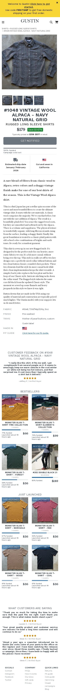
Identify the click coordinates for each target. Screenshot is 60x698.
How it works (31, 674)
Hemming (49, 680)
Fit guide (49, 674)
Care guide (49, 677)
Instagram (9, 674)
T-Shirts (15, 427)
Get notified (30, 140)
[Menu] (3, 22)
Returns (48, 671)
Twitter (8, 680)
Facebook (9, 677)
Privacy (28, 683)
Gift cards (29, 680)
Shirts (5, 29)
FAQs (27, 671)
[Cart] (56, 22)
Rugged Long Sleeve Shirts (23, 29)
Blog (47, 689)
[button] (29, 62)
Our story (29, 677)
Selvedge (45, 475)
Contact (8, 671)
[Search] (51, 22)
